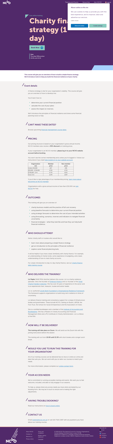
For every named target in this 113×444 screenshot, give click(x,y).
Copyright (40, 439)
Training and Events (71, 2)
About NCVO (29, 431)
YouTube (103, 437)
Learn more (74, 20)
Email (102, 430)
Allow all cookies (79, 26)
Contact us (29, 434)
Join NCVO (98, 2)
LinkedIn (103, 433)
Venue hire (86, 2)
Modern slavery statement (42, 436)
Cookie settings (97, 26)
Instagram (104, 435)
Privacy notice (30, 439)
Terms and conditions (41, 432)
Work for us (29, 436)
